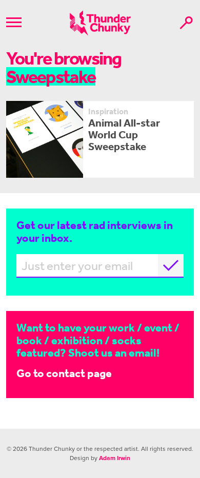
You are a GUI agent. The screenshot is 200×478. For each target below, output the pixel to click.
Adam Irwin (114, 458)
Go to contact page (64, 373)
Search (186, 22)
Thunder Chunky (100, 23)
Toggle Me (14, 22)
